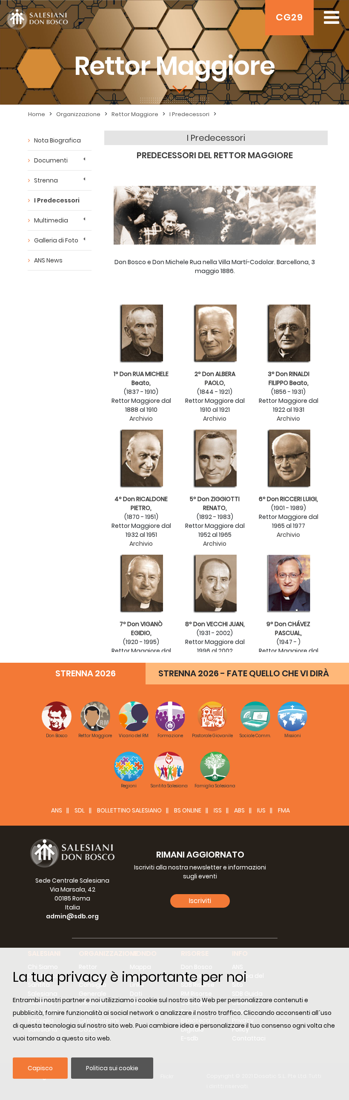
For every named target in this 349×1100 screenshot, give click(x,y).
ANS (56, 810)
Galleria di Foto (56, 240)
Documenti (51, 160)
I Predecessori (189, 114)
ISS (218, 810)
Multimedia (51, 220)
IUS (261, 810)
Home (36, 114)
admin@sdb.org (72, 916)
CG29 (289, 17)
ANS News (48, 260)
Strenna (46, 180)
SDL (79, 810)
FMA (284, 810)
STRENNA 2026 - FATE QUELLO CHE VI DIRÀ (243, 673)
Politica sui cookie (112, 1068)
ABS (239, 810)
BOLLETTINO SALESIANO (129, 810)
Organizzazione (78, 114)
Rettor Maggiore (135, 114)
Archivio (141, 418)
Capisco (40, 1068)
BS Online (187, 810)
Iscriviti (200, 901)
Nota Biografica (57, 140)
